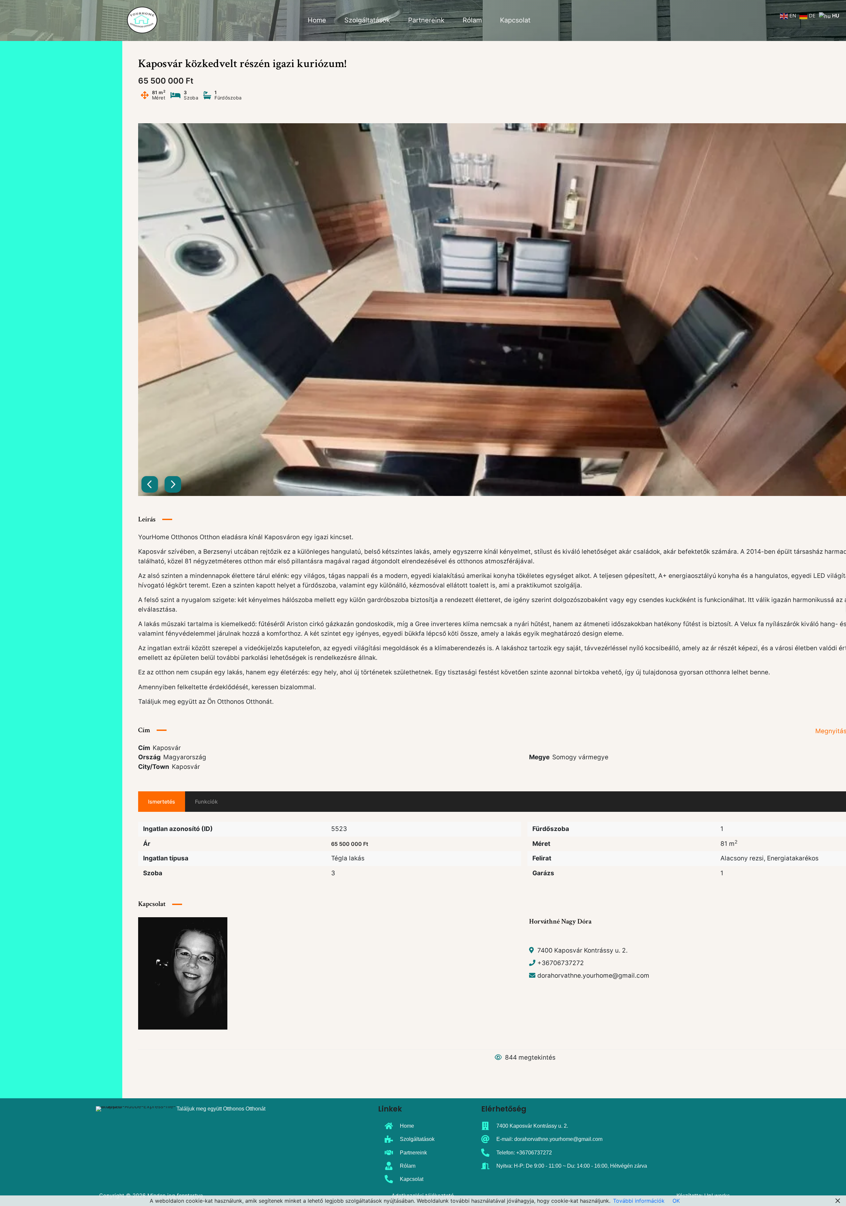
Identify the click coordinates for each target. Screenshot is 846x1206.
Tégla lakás (348, 858)
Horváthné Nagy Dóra (560, 921)
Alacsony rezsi (742, 858)
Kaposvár (186, 767)
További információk (639, 1200)
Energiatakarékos (793, 858)
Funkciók (206, 801)
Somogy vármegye (580, 757)
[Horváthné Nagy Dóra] (182, 973)
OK (676, 1200)
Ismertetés (161, 801)
